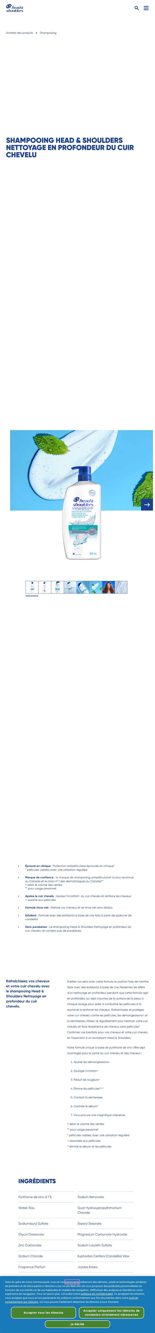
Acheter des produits (19, 32)
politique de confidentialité (97, 1294)
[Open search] (137, 8)
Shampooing (48, 32)
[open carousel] (147, 505)
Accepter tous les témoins (44, 1313)
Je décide (77, 1324)
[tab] (32, 587)
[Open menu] (146, 8)
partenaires (72, 1282)
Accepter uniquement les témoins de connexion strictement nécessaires (111, 1313)
